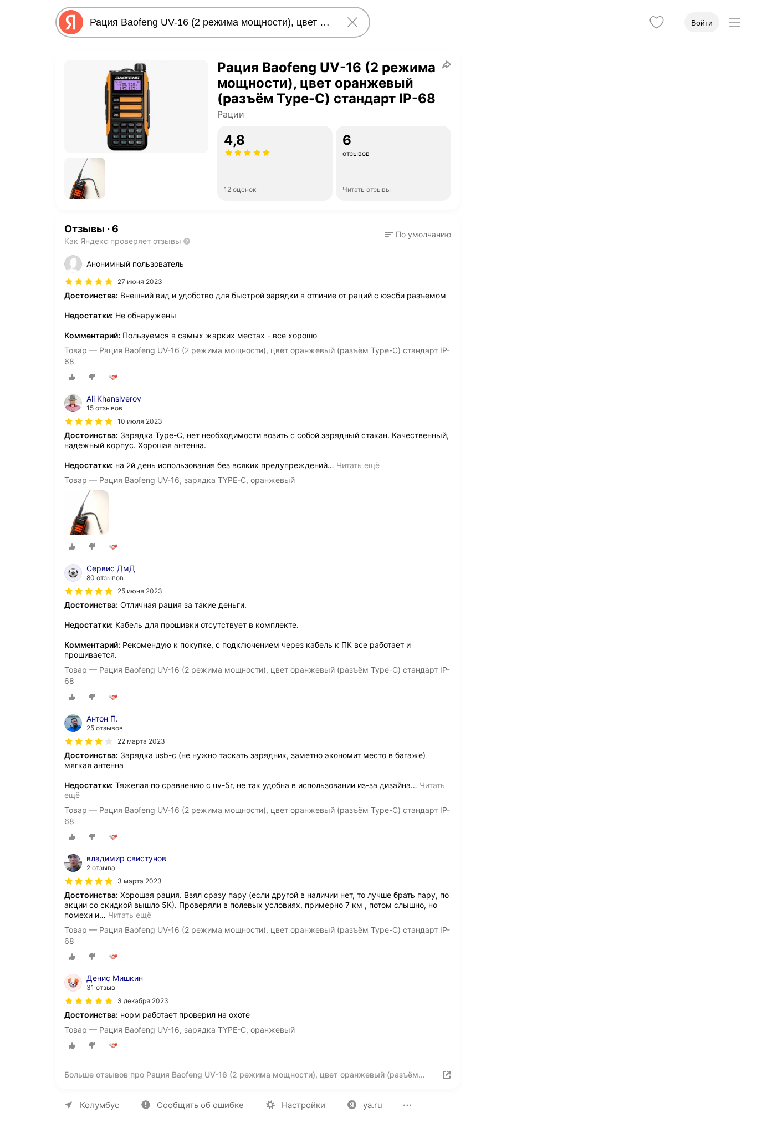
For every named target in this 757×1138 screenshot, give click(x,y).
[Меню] (735, 22)
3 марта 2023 (139, 881)
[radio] (72, 377)
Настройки (303, 1105)
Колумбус (99, 1105)
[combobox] (210, 22)
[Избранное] (657, 22)
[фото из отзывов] (86, 513)
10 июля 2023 (139, 421)
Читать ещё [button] (358, 465)
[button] (84, 178)
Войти (702, 22)
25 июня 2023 (139, 591)
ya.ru (372, 1105)
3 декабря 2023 (142, 1001)
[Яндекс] (71, 22)
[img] (88, 281)
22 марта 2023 (141, 741)
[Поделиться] (446, 64)
